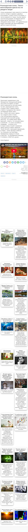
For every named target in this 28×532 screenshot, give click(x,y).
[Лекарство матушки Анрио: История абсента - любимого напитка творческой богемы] (7, 462)
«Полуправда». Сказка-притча (7, 351)
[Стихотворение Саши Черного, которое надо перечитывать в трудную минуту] (7, 427)
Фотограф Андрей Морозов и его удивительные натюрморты (21, 375)
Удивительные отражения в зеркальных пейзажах (21, 287)
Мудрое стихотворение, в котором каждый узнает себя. (20, 367)
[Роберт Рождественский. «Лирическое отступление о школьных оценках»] (21, 364)
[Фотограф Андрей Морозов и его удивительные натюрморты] (21, 387)
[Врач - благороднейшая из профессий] (7, 241)
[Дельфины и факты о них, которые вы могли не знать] (7, 330)
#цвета (22, 169)
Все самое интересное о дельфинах (7, 332)
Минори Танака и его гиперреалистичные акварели (7, 286)
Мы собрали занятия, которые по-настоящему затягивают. (20, 428)
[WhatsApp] (18, 162)
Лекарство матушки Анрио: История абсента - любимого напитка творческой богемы (7, 451)
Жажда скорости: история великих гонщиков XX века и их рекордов (21, 483)
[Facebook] (4, 162)
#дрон (26, 168)
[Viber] (15, 162)
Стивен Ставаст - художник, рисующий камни (21, 320)
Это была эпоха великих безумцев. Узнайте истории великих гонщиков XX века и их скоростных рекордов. (20, 497)
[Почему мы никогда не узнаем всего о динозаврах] (7, 491)
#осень (26, 169)
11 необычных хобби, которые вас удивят (21, 415)
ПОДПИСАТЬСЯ (19, 1)
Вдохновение (8, 173)
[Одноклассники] (10, 162)
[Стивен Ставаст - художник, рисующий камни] (21, 331)
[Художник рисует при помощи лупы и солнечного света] (27, 2)
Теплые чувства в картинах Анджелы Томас (21, 265)
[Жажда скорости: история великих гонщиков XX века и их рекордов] (21, 492)
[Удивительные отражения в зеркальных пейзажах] (21, 296)
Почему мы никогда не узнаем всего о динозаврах (7, 482)
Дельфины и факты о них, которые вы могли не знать (7, 320)
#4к (27, 170)
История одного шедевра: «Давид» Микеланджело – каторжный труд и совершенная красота (7, 377)
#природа (25, 167)
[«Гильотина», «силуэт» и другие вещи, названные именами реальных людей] (1, 2)
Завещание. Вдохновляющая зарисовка (7, 265)
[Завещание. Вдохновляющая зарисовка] (7, 272)
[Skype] (20, 162)
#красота (26, 165)
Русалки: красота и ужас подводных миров (21, 450)
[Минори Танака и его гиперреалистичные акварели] (7, 297)
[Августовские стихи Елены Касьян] (7, 519)
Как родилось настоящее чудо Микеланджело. (7, 391)
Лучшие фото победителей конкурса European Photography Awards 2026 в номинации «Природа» (21, 233)
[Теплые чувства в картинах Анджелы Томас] (21, 275)
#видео (22, 168)
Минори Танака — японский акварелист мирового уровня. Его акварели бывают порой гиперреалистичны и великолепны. (7, 302)
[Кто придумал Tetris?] (21, 519)
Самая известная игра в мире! (20, 522)
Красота (2, 173)
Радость (13, 173)
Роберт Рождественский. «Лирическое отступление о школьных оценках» (21, 353)
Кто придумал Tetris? (20, 509)
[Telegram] (12, 162)
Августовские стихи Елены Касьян (7, 510)
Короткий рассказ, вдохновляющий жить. (7, 275)
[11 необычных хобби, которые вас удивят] (21, 425)
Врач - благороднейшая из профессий (7, 231)
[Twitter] (23, 162)
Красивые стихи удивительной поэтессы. (7, 522)
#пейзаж (23, 170)
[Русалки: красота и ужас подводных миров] (21, 460)
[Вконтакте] (7, 162)
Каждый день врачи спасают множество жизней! (7, 244)
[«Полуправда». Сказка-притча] (7, 359)
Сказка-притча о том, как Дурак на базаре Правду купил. (7, 362)
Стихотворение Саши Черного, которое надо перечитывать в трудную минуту (7, 416)
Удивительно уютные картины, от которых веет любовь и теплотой (20, 278)
